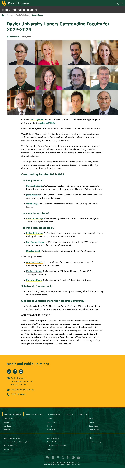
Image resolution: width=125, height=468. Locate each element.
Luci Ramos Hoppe (35, 242)
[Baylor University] (15, 3)
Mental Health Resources (55, 442)
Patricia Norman (34, 185)
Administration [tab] (54, 414)
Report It (50, 449)
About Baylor (8, 418)
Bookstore (7, 429)
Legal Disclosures (53, 438)
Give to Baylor (51, 429)
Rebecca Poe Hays (34, 218)
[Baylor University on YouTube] (77, 459)
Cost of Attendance (10, 445)
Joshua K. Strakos (34, 233)
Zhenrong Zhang (34, 280)
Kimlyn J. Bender (34, 271)
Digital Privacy (9, 449)
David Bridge (32, 203)
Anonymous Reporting (12, 438)
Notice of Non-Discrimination (56, 445)
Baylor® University (60, 462)
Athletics (7, 422)
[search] (116, 3)
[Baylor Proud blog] (47, 459)
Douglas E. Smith (34, 262)
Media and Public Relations (20, 9)
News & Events (37, 15)
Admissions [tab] (68, 414)
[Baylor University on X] (62, 459)
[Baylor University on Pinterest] (72, 459)
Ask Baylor (8, 426)
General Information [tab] (13, 414)
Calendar (50, 418)
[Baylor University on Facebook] (52, 459)
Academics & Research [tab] (35, 414)
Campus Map (51, 422)
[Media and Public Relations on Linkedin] (21, 371)
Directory (50, 426)
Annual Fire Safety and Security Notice (17, 442)
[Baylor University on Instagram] (57, 459)
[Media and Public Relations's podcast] (15, 371)
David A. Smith (33, 251)
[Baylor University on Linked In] (67, 459)
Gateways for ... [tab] (84, 414)
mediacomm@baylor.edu (22, 389)
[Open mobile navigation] (122, 3)
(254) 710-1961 (18, 394)
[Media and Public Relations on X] (9, 371)
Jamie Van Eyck (33, 194)
